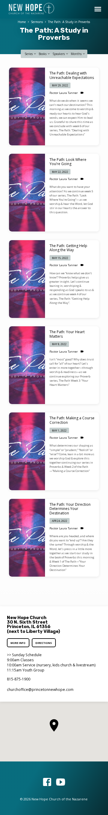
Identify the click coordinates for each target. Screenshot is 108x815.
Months (76, 54)
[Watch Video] (82, 92)
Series (29, 54)
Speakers (59, 54)
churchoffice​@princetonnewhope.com (40, 689)
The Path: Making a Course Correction (72, 420)
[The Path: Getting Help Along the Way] (27, 279)
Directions (43, 643)
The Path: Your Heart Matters (67, 334)
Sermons (37, 22)
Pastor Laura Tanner (64, 93)
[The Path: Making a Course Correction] (27, 451)
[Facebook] (47, 782)
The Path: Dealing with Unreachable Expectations (72, 75)
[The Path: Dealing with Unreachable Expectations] (27, 106)
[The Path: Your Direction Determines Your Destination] (27, 538)
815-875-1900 (18, 679)
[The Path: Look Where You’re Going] (27, 192)
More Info (18, 643)
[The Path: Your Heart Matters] (27, 365)
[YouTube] (60, 782)
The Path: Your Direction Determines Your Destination (70, 509)
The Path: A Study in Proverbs (69, 22)
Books (43, 54)
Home (22, 22)
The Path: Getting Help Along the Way (68, 247)
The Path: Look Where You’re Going (68, 161)
